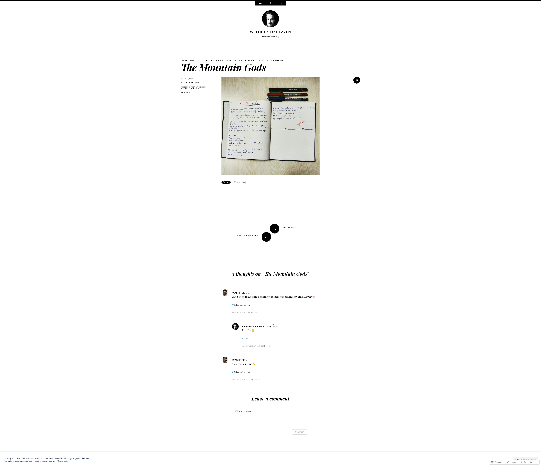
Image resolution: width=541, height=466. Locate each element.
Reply (257, 312)
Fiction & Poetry (218, 60)
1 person (246, 305)
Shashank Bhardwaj (190, 83)
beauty (184, 60)
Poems (260, 60)
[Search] (281, 3)
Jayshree (238, 292)
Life (253, 60)
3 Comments (186, 92)
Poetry (199, 88)
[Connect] (270, 3)
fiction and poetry (239, 60)
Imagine (202, 87)
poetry (268, 60)
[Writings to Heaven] (270, 19)
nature (184, 88)
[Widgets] (260, 3)
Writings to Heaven (270, 32)
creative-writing (198, 60)
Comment (299, 432)
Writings (278, 60)
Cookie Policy (63, 461)
